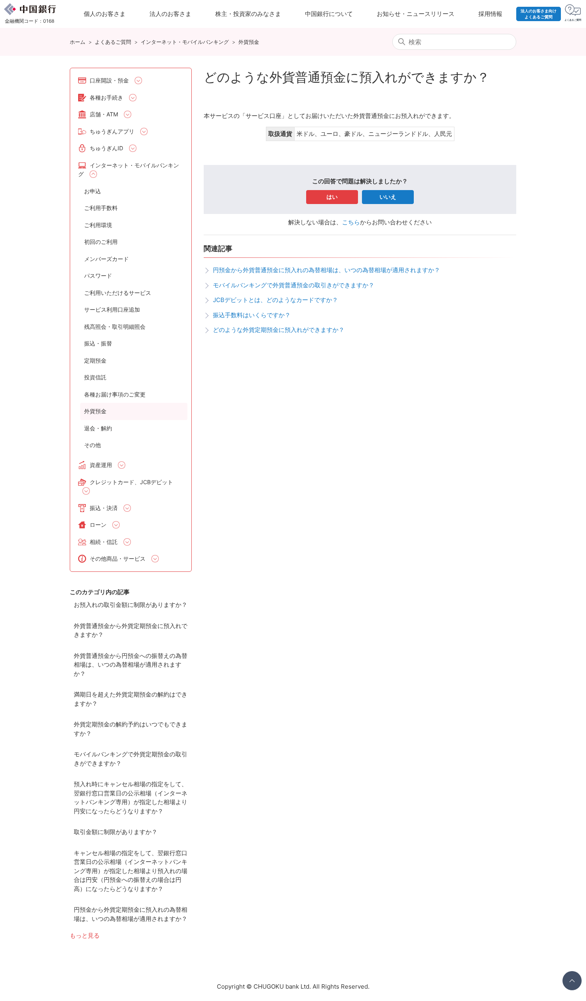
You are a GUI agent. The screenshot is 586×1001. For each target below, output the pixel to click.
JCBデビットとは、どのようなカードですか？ (275, 300)
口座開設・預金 (109, 80)
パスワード (98, 275)
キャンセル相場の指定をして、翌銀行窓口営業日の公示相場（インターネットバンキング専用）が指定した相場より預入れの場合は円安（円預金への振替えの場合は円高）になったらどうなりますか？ (130, 871)
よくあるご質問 (113, 42)
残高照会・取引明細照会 (115, 326)
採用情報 (490, 14)
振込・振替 (98, 343)
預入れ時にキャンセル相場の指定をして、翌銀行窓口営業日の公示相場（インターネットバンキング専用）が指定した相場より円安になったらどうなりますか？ (130, 797)
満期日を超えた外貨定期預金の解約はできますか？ (130, 699)
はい (332, 196)
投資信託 (95, 377)
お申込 (92, 191)
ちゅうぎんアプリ (112, 131)
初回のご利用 (101, 241)
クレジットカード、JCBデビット (131, 482)
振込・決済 (104, 507)
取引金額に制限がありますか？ (115, 832)
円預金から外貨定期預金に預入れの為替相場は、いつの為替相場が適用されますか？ (130, 914)
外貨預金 (248, 42)
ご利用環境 (98, 225)
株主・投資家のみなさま (248, 14)
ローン (98, 524)
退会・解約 (98, 428)
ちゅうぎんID (106, 148)
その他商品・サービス (118, 558)
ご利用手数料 (101, 207)
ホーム (77, 42)
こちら (351, 222)
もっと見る (85, 935)
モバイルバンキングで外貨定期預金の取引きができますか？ (130, 758)
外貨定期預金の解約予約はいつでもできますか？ (130, 728)
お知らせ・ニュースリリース (415, 14)
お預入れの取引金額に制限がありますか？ (130, 604)
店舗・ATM (104, 114)
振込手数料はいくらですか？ (252, 315)
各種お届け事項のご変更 (115, 394)
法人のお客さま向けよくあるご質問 (539, 13)
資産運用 (101, 464)
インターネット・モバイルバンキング (185, 42)
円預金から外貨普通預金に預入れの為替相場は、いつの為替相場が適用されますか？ (326, 270)
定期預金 (95, 360)
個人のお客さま (105, 14)
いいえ (388, 196)
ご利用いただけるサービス (117, 292)
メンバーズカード (106, 258)
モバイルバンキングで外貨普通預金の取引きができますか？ (293, 285)
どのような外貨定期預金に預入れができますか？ (278, 330)
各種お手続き (106, 97)
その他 (92, 445)
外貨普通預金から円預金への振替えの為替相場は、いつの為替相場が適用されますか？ (130, 664)
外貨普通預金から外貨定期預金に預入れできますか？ (130, 630)
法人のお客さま (170, 14)
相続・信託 (104, 541)
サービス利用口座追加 (112, 309)
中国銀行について (329, 14)
